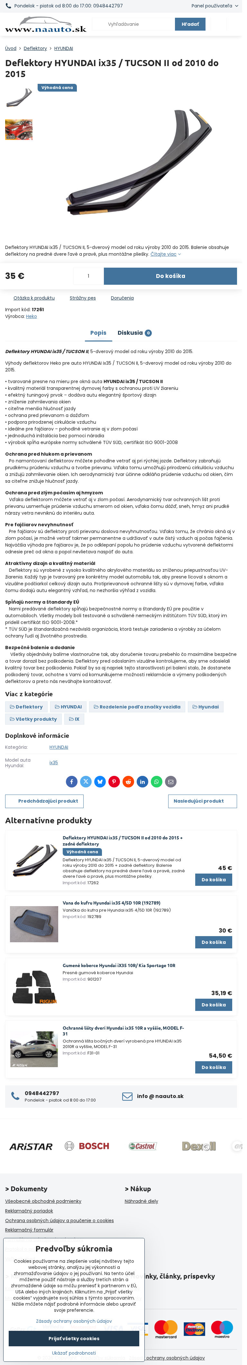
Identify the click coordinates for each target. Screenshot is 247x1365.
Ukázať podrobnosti (74, 1353)
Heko (31, 316)
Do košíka (170, 276)
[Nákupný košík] (218, 24)
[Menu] (234, 24)
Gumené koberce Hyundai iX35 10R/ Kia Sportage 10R (119, 965)
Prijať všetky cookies (74, 1338)
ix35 (54, 762)
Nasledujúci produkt (199, 801)
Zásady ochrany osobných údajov (167, 1358)
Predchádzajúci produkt (48, 801)
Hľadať (190, 24)
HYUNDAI (59, 747)
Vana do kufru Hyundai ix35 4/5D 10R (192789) (111, 902)
